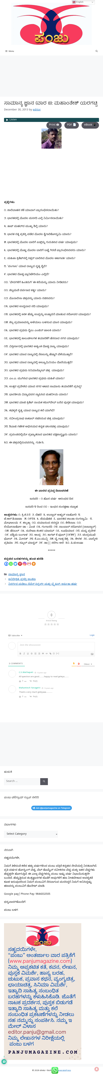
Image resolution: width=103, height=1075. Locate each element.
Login (92, 635)
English (79, 2)
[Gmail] (29, 564)
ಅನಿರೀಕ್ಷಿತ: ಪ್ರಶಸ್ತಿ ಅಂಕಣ (22, 579)
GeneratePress (64, 1070)
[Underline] (28, 653)
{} (54, 653)
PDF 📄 (71, 125)
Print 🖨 (54, 125)
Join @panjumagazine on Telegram (52, 808)
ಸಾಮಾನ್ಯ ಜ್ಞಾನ (16, 575)
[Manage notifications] (97, 1069)
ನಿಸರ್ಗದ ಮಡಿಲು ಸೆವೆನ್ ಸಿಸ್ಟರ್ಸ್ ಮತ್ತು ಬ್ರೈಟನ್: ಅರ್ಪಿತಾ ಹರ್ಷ (42, 584)
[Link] (50, 653)
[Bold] (20, 653)
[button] (96, 52)
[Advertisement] (51, 77)
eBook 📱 (90, 125)
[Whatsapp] (11, 564)
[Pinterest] (20, 564)
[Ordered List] (35, 653)
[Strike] (32, 653)
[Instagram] (25, 564)
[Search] (44, 781)
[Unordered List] (39, 653)
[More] (34, 564)
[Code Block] (47, 653)
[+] (57, 653)
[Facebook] (6, 564)
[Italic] (24, 653)
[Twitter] (15, 564)
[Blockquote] (43, 653)
